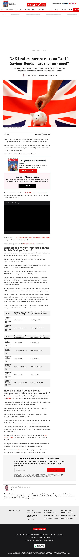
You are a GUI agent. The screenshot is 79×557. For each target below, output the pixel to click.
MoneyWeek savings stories (68, 517)
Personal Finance (30, 9)
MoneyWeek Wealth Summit (51, 517)
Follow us (39, 134)
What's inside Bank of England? (53, 14)
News (1, 9)
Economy (41, 9)
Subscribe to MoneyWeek (34, 514)
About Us (18, 536)
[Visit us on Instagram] (73, 3)
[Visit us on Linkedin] (68, 3)
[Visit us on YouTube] (70, 3)
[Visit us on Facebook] (64, 3)
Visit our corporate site (59, 553)
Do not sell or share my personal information (39, 541)
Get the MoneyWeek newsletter (32, 517)
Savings (44, 50)
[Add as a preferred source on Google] (39, 547)
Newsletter (47, 134)
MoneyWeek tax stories (67, 519)
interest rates (42, 193)
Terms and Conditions (46, 536)
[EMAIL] (12, 489)
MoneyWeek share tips (67, 514)
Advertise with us (44, 539)
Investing (19, 9)
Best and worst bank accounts (33, 14)
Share (8, 134)
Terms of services (34, 474)
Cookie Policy (33, 539)
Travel (49, 9)
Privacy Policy (58, 536)
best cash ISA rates (18, 450)
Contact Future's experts (31, 536)
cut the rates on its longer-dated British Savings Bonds (33, 237)
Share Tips (9, 9)
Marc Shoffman (32, 75)
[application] (27, 218)
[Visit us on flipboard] (75, 3)
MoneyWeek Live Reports (51, 519)
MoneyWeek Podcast (49, 514)
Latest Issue (30, 521)
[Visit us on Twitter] (66, 3)
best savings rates (28, 244)
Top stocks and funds (72, 14)
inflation (9, 398)
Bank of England (30, 193)
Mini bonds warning (15, 14)
